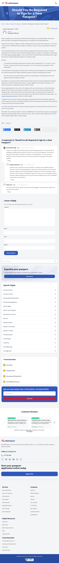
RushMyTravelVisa (34, 511)
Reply (9, 160)
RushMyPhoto (33, 514)
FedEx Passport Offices (7, 528)
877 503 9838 (7, 455)
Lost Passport (5, 499)
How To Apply (7, 306)
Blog (7, 24)
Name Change (5, 508)
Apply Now (29, 474)
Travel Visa (6, 343)
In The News (33, 505)
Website (5, 244)
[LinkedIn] (10, 459)
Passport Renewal (6, 490)
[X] (21, 459)
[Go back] (7, 13)
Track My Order (6, 534)
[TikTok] (17, 459)
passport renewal (8, 330)
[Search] (55, 261)
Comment (6, 207)
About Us (32, 490)
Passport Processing (15, 24)
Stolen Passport (6, 502)
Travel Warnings (7, 347)
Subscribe (29, 398)
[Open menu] (3, 3)
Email (5, 236)
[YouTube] (13, 459)
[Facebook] (2, 459)
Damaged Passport (7, 505)
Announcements (7, 290)
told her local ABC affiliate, (14, 55)
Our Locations (33, 502)
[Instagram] (6, 459)
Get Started (29, 276)
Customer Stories (8, 294)
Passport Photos (7, 322)
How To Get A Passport (9, 310)
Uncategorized (7, 351)
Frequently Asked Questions (11, 298)
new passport (53, 111)
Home (3, 24)
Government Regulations (10, 302)
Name (6, 228)
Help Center (5, 524)
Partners (5, 318)
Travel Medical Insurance (8, 541)
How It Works (33, 508)
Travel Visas (5, 547)
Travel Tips (5, 521)
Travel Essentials (7, 335)
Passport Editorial (13, 33)
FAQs (3, 531)
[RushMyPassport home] (29, 3)
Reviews (32, 499)
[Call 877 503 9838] (56, 3)
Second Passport (6, 511)
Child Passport (5, 496)
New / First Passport (7, 493)
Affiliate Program (34, 493)
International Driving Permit (9, 544)
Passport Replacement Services (9, 96)
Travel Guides (7, 339)
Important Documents (9, 314)
